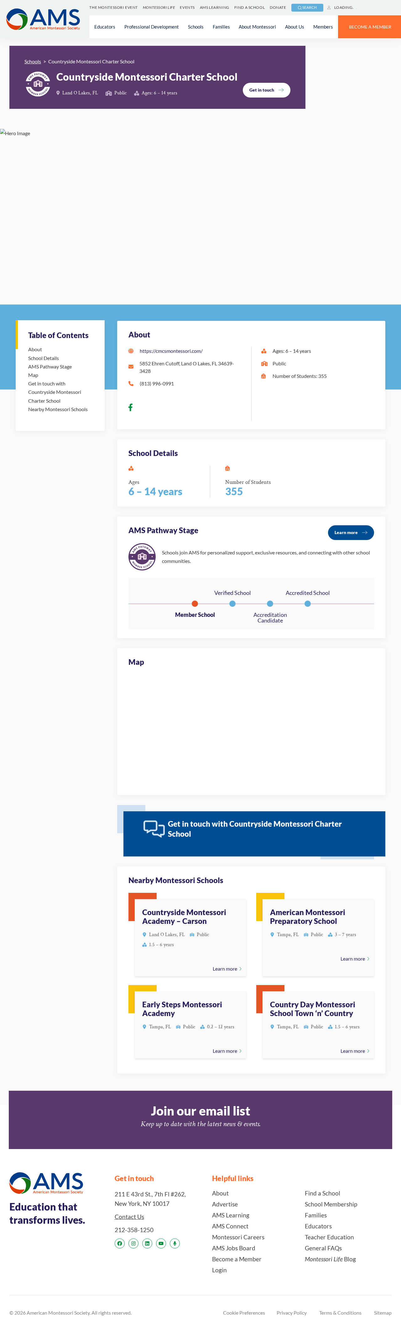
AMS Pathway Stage (50, 366)
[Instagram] (133, 1243)
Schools (32, 61)
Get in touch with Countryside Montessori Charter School (54, 391)
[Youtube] (161, 1243)
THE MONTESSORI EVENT (113, 7)
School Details (43, 358)
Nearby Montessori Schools (58, 409)
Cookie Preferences (244, 1313)
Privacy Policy (292, 1313)
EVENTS (187, 7)
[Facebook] (120, 1243)
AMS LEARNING (214, 7)
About (35, 349)
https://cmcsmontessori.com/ (171, 351)
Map (33, 375)
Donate (278, 7)
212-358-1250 (134, 1229)
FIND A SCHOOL (249, 7)
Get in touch (261, 90)
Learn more (346, 532)
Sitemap (383, 1313)
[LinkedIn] (147, 1243)
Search (309, 7)
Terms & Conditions (340, 1313)
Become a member (370, 26)
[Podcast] (175, 1243)
